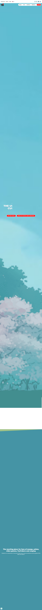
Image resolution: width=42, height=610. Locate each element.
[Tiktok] (40, 1)
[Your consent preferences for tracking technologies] (1, 608)
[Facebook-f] (35, 1)
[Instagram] (37, 1)
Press (10, 1)
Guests (20, 4)
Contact (7, 1)
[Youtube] (38, 1)
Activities (28, 4)
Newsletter (3, 1)
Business (33, 4)
